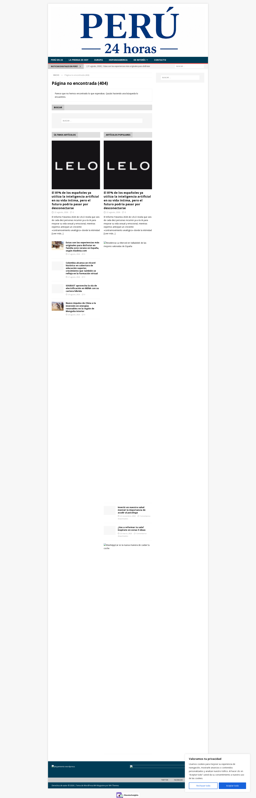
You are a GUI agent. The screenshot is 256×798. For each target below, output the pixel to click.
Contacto (160, 59)
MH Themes (114, 785)
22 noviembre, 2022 (128, 516)
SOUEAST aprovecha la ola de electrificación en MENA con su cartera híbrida (82, 288)
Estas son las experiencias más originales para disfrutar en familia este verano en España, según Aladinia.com (82, 246)
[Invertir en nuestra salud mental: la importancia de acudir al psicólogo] (110, 510)
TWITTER (164, 780)
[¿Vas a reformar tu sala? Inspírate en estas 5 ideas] (110, 530)
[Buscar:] (189, 66)
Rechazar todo (203, 785)
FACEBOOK (178, 780)
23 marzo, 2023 (126, 533)
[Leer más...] (57, 233)
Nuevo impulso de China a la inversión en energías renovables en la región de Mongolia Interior (81, 307)
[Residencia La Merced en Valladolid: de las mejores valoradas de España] (127, 244)
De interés (139, 59)
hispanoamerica (118, 59)
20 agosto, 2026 (74, 294)
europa (98, 59)
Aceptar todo (232, 785)
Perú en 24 (57, 59)
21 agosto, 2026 (74, 254)
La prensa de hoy (78, 59)
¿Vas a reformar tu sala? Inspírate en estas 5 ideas (131, 528)
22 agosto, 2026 (61, 212)
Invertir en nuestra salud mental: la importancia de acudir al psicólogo (131, 510)
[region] (217, 773)
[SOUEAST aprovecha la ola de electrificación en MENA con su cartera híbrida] (58, 288)
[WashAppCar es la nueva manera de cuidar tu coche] (127, 546)
